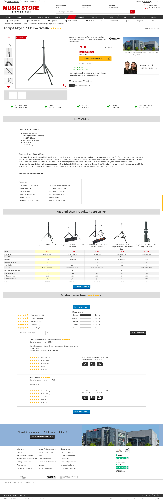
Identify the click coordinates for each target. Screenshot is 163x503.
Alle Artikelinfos (74, 42)
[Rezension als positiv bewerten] (85, 364)
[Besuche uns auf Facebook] (152, 495)
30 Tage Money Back (24, 462)
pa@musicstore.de (13, 1)
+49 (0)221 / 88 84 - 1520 (148, 68)
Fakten (19, 452)
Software (94, 17)
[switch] (127, 450)
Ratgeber (140, 20)
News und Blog (18, 495)
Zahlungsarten (66, 449)
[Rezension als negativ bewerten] (92, 364)
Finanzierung (21, 465)
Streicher (58, 17)
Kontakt (7, 495)
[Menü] (128, 449)
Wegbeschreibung (67, 465)
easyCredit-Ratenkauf (24, 468)
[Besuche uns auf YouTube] (158, 495)
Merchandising (73, 20)
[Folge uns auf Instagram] (155, 495)
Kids (133, 17)
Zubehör (154, 17)
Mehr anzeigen (81, 286)
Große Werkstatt (45, 459)
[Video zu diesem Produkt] (13, 95)
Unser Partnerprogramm (48, 449)
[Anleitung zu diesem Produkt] (22, 95)
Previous (8, 37)
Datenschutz (138, 499)
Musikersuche (113, 20)
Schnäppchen (14, 20)
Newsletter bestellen (41, 436)
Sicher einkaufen (67, 452)
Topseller (54, 20)
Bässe (19, 17)
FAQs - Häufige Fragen (25, 455)
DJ (103, 17)
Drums (29, 17)
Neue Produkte (35, 20)
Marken (91, 20)
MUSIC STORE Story (46, 452)
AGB (157, 499)
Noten (143, 17)
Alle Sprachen (138, 332)
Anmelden (146, 1)
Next (8, 87)
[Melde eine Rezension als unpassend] (100, 364)
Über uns (20, 449)
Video (153, 20)
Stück (110, 47)
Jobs (127, 20)
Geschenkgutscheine (68, 462)
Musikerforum (114, 499)
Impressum (129, 499)
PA (72, 17)
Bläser (125, 17)
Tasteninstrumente (43, 17)
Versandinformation (46, 468)
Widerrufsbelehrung (149, 499)
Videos (41, 465)
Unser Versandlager (68, 455)
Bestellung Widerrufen (69, 468)
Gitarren (8, 17)
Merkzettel (89, 81)
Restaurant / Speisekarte (48, 462)
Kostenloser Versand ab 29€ (27, 459)
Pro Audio (81, 17)
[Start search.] (132, 12)
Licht (111, 17)
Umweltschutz (66, 459)
